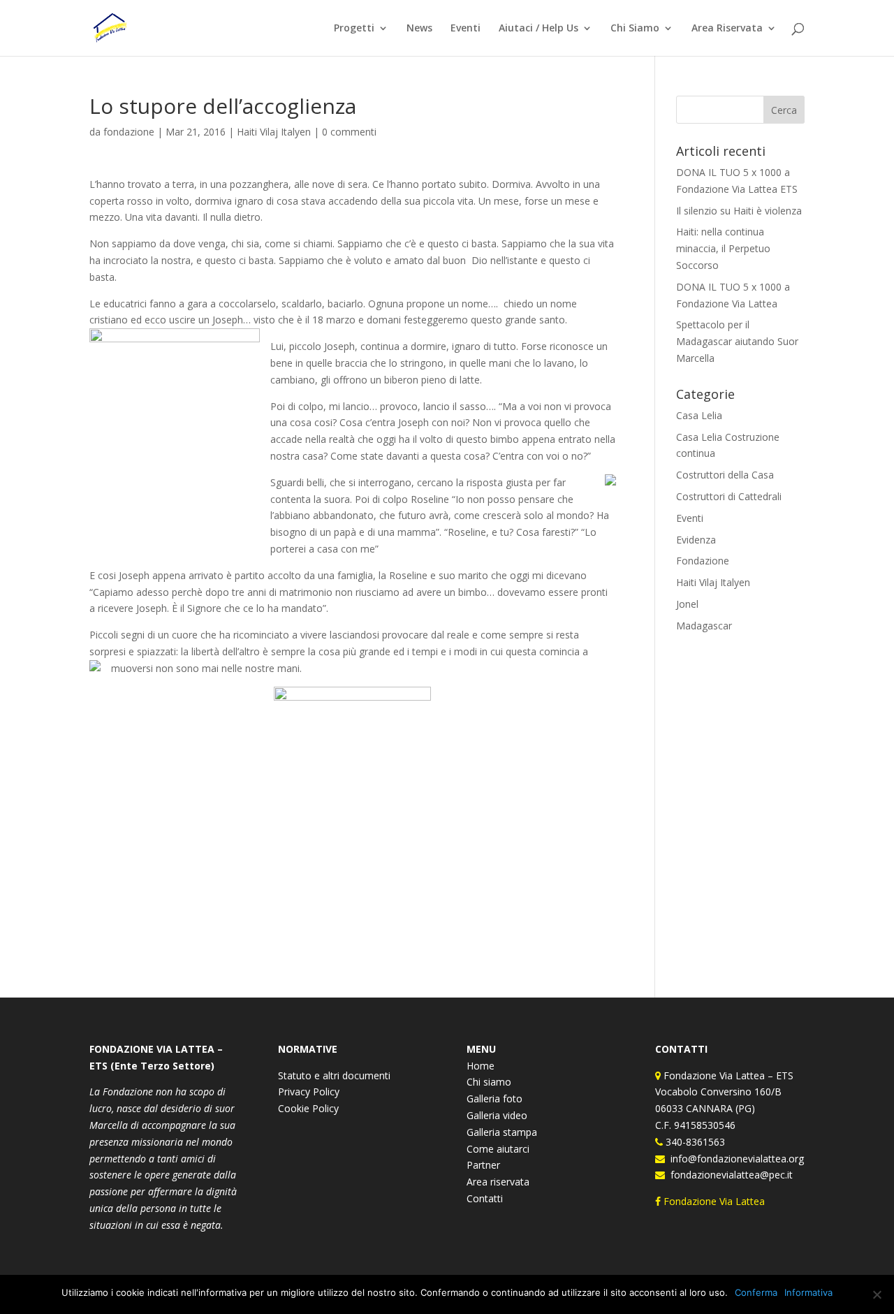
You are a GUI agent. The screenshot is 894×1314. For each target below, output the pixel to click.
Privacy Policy (308, 1091)
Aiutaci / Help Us (538, 28)
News (419, 28)
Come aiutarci (498, 1148)
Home (480, 1065)
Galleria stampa (502, 1132)
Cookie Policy (308, 1108)
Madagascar (704, 625)
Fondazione (702, 560)
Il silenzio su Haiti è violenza (739, 210)
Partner (483, 1164)
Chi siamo (489, 1081)
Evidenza (696, 539)
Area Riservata (727, 28)
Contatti (485, 1198)
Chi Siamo (634, 28)
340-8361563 (694, 1141)
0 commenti (349, 131)
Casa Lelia (699, 415)
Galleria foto (494, 1098)
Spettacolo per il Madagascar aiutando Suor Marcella (737, 341)
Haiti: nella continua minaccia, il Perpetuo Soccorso (723, 248)
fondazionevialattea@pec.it (729, 1174)
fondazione (128, 131)
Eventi (465, 28)
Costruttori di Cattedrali (729, 496)
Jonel (687, 604)
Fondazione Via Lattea (714, 1201)
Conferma (756, 1292)
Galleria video (497, 1115)
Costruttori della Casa (725, 474)
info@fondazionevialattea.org (734, 1158)
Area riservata (498, 1181)
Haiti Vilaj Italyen (274, 131)
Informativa (808, 1292)
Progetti (354, 28)
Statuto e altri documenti (334, 1075)
